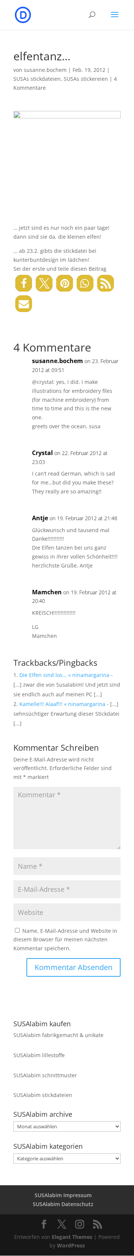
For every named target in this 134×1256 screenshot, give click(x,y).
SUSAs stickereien (86, 78)
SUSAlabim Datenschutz (63, 1204)
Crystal (42, 453)
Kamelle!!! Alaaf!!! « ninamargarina (62, 704)
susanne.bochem (45, 69)
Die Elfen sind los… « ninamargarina (64, 674)
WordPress (71, 1245)
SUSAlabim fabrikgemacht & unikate (58, 1035)
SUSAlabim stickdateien (42, 1094)
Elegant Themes (72, 1236)
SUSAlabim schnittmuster (45, 1075)
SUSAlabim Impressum (63, 1195)
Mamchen (47, 592)
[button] (23, 283)
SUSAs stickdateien (37, 78)
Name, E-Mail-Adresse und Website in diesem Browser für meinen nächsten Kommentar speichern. (65, 939)
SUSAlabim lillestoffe (39, 1055)
